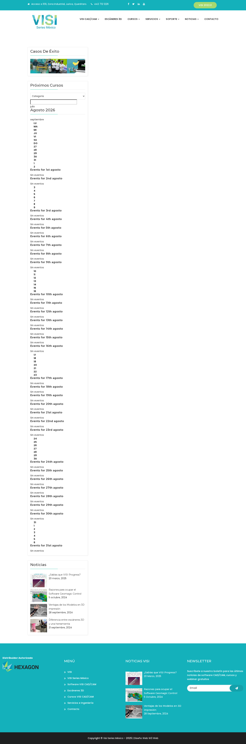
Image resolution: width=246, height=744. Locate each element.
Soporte (171, 19)
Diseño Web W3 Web (146, 738)
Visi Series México (113, 738)
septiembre (37, 119)
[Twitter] (133, 4)
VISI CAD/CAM (88, 19)
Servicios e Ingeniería (80, 703)
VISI (69, 672)
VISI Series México (78, 678)
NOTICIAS (190, 19)
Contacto (211, 19)
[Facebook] (128, 4)
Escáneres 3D (113, 19)
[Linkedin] (139, 4)
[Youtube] (144, 4)
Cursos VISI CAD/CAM (80, 696)
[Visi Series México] (50, 21)
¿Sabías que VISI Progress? (65, 574)
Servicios (151, 19)
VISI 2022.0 (205, 5)
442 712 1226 (101, 4)
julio (32, 106)
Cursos (133, 19)
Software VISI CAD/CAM (81, 684)
